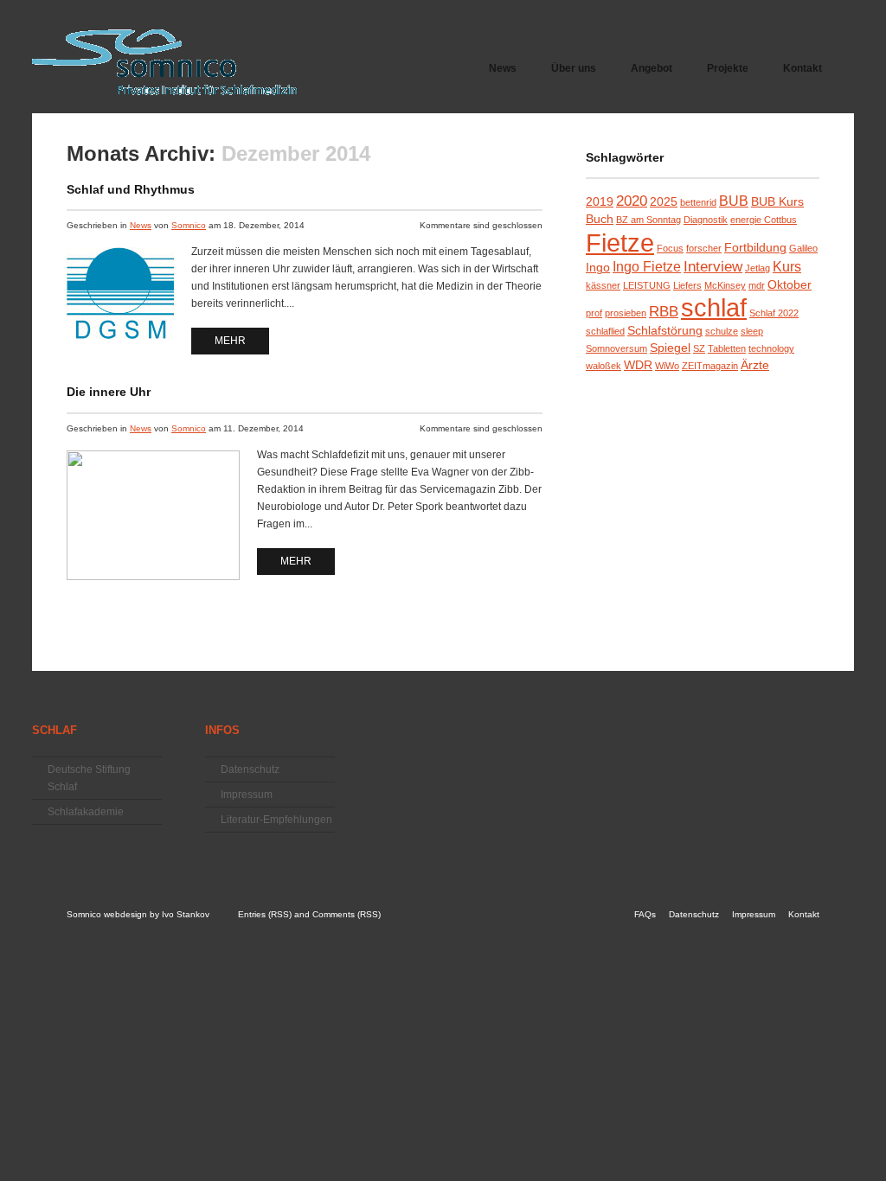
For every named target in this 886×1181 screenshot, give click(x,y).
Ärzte (755, 365)
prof (594, 313)
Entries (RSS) (265, 914)
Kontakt (802, 68)
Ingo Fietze (647, 266)
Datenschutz (250, 769)
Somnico (188, 225)
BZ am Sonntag (648, 219)
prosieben (625, 313)
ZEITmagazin (710, 366)
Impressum (247, 794)
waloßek (603, 366)
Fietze (620, 242)
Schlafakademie (86, 812)
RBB (663, 311)
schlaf (714, 308)
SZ (699, 348)
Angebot (642, 74)
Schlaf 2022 (774, 313)
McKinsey (725, 285)
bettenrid (698, 202)
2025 (663, 201)
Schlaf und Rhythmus (131, 189)
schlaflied (605, 331)
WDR (638, 365)
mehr (230, 341)
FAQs (645, 914)
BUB (733, 201)
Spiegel (670, 348)
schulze (721, 331)
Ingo (598, 267)
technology (771, 348)
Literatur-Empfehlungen (276, 820)
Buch (599, 219)
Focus (670, 248)
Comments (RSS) (346, 914)
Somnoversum (616, 348)
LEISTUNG (647, 285)
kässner (603, 285)
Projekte (719, 74)
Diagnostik (706, 219)
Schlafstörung (665, 330)
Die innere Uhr (109, 392)
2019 (599, 201)
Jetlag (757, 268)
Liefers (687, 285)
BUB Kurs (777, 201)
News (503, 68)
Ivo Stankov (185, 914)
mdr (756, 285)
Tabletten (727, 348)
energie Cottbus (763, 219)
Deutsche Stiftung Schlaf (89, 778)
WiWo (667, 366)
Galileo (803, 248)
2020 (631, 200)
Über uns (573, 68)
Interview (713, 266)
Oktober (789, 284)
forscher (704, 248)
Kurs (787, 266)
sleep (752, 331)
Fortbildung (755, 247)
